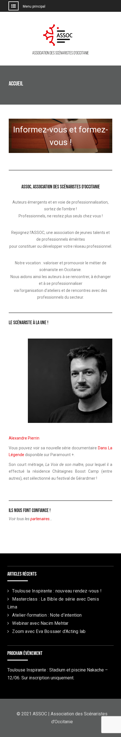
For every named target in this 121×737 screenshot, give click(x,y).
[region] (60, 140)
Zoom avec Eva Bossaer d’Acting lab (49, 631)
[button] (60, 136)
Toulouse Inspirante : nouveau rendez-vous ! (57, 591)
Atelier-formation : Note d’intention (47, 615)
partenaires (40, 519)
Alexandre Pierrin (24, 438)
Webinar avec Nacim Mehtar (40, 623)
